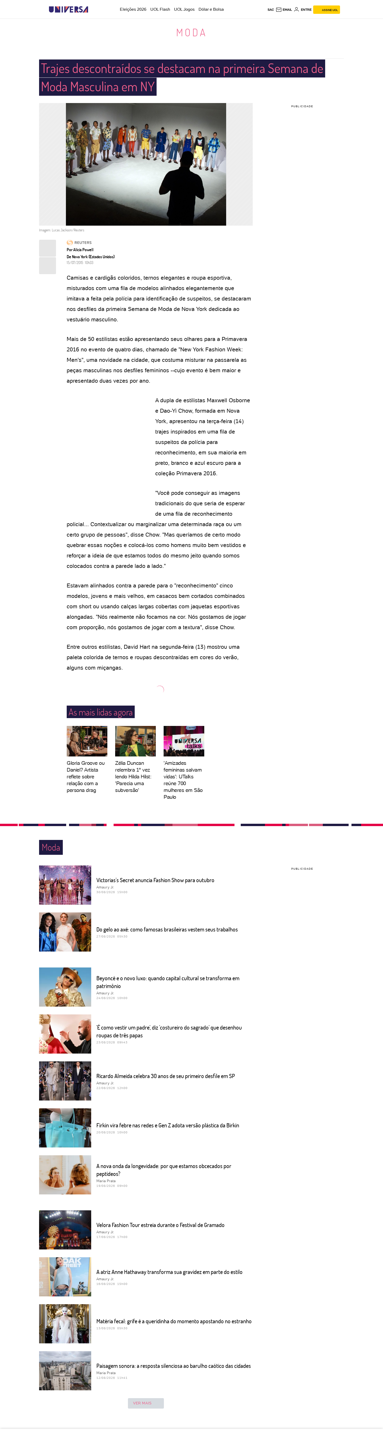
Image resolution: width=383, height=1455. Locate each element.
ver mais (142, 1403)
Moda (191, 32)
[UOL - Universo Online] (92, 9)
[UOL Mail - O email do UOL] (284, 10)
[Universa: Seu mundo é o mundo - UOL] (68, 9)
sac (271, 9)
